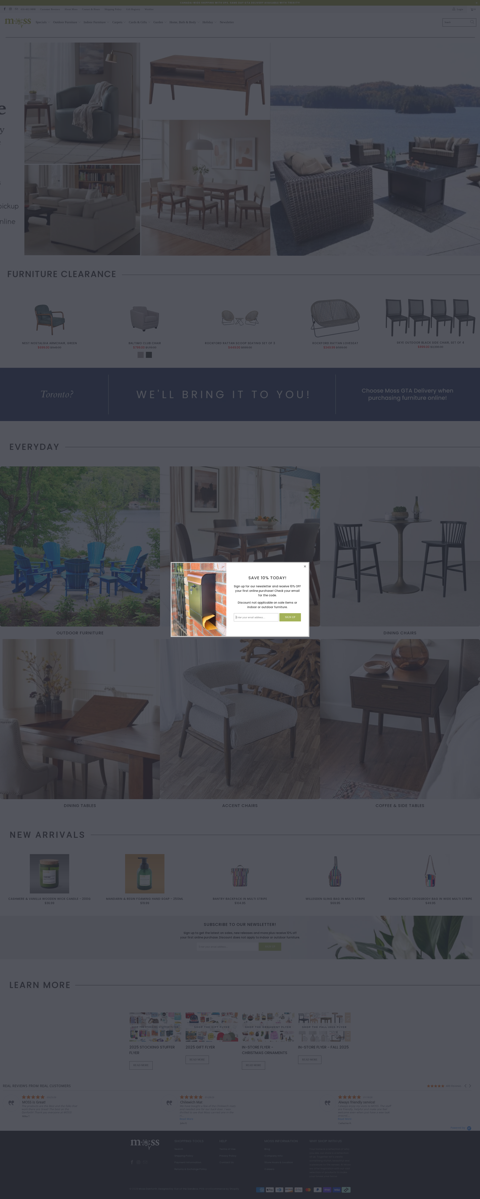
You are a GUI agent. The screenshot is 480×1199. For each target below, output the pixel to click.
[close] (305, 566)
